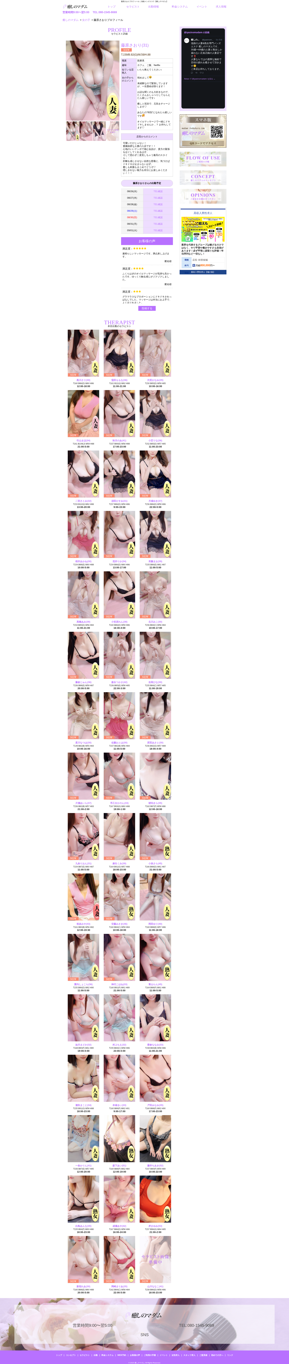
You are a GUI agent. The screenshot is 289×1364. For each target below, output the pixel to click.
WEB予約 (121, 1355)
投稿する (147, 308)
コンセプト (71, 1355)
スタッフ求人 (189, 1355)
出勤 (96, 1355)
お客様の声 (135, 1355)
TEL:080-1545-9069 (105, 12)
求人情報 (221, 6)
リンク (230, 1355)
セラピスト (133, 6)
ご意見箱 (203, 1355)
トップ (112, 6)
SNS (144, 1334)
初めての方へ (217, 1355)
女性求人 (176, 1355)
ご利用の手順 (150, 1355)
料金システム (180, 6)
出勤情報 (153, 6)
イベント (202, 6)
